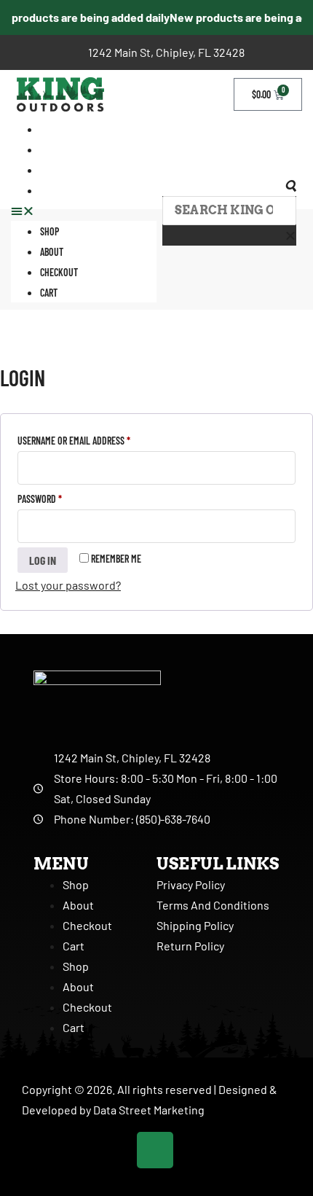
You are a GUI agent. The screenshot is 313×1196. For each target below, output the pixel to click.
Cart (49, 190)
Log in (42, 560)
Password (56, 497)
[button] (83, 210)
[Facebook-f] (155, 1150)
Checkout (59, 170)
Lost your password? (68, 585)
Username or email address (90, 439)
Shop (49, 231)
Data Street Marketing (149, 1110)
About (51, 252)
